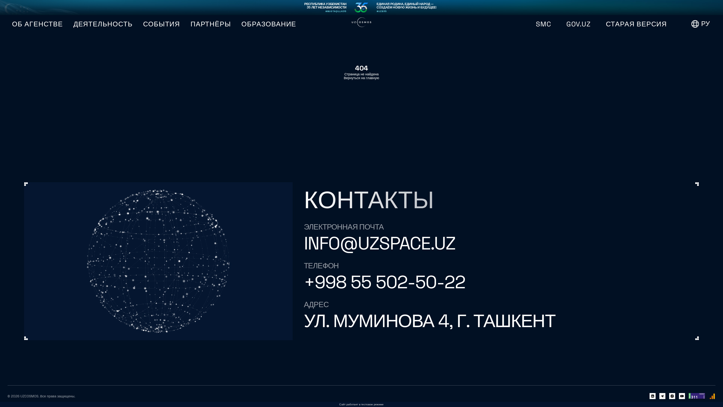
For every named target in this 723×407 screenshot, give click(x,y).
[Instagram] (672, 396)
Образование (268, 24)
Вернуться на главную (361, 78)
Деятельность (103, 24)
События (161, 24)
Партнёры (211, 24)
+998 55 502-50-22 (384, 282)
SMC (543, 24)
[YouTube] (682, 396)
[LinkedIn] (653, 396)
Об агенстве (37, 24)
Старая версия (636, 24)
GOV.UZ (578, 24)
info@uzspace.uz (379, 243)
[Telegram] (662, 396)
